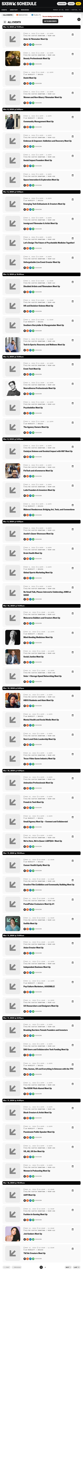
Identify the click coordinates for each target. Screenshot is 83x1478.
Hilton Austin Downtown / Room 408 (40, 55)
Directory (14, 10)
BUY (78, 3)
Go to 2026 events (50, 21)
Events (4, 10)
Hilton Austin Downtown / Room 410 (40, 94)
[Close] (79, 19)
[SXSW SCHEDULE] (19, 3)
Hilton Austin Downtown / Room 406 (40, 35)
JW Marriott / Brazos (34, 74)
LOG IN (71, 3)
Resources (25, 10)
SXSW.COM (61, 3)
